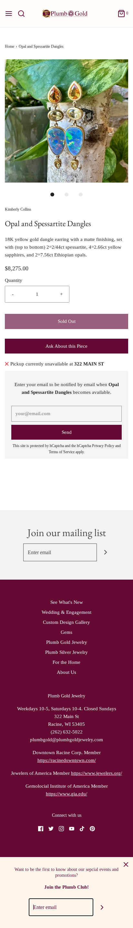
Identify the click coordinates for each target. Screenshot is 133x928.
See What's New (66, 602)
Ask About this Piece (66, 346)
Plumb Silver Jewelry (66, 652)
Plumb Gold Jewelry (66, 642)
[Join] (106, 552)
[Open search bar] (23, 13)
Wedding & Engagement (66, 612)
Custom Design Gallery (66, 622)
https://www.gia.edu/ (66, 793)
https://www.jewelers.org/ (96, 773)
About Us (66, 672)
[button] (66, 121)
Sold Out (67, 321)
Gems (66, 632)
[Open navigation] (8, 13)
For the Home (66, 662)
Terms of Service (62, 452)
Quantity (13, 280)
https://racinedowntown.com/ (66, 760)
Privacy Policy (103, 446)
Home (9, 46)
